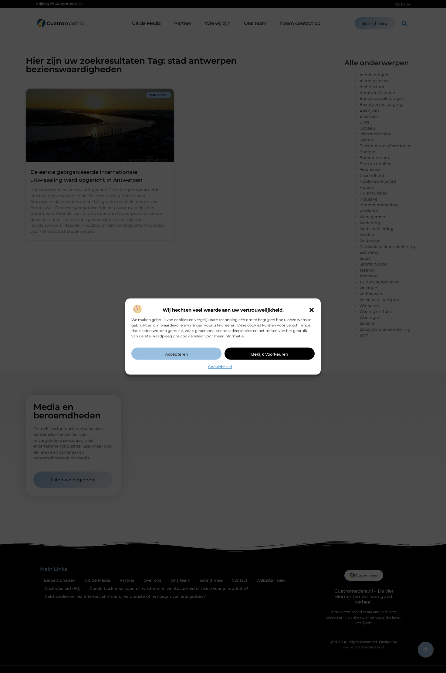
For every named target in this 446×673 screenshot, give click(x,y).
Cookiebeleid (220, 366)
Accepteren (176, 353)
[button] (312, 310)
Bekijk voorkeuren (269, 353)
